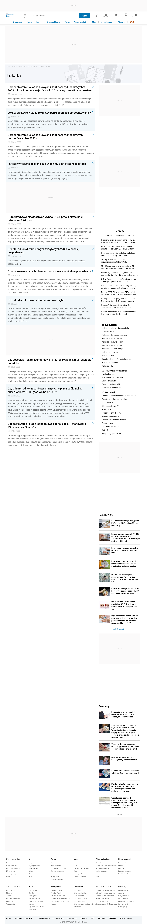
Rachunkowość (108, 374)
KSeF (132, 22)
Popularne (108, 235)
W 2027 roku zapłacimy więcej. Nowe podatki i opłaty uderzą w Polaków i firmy (117, 247)
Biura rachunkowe (103, 859)
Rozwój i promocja (13, 898)
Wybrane (131, 235)
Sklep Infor (55, 876)
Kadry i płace (11, 901)
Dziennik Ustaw (56, 890)
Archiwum (121, 893)
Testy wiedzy (33, 909)
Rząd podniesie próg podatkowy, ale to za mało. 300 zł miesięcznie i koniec (118, 254)
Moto (94, 22)
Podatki (9, 863)
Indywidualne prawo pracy (38, 863)
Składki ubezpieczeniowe (105, 896)
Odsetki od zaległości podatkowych (116, 359)
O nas (8, 918)
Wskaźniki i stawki (103, 887)
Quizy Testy (106, 430)
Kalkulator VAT (108, 356)
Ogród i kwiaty (123, 874)
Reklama (112, 918)
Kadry (29, 22)
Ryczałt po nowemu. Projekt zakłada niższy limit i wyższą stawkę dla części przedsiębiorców (118, 313)
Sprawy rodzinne (57, 863)
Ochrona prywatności (24, 918)
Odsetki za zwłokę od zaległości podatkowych (115, 401)
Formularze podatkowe (111, 388)
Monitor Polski (56, 893)
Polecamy (104, 706)
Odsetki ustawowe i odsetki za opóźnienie (119, 396)
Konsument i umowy (58, 868)
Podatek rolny (107, 423)
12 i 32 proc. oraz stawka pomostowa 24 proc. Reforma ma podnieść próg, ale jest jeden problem (117, 267)
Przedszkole (33, 890)
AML (97, 876)
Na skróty (122, 887)
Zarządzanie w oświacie (37, 901)
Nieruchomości (107, 22)
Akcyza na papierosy (110, 427)
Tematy (32, 66)
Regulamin (72, 918)
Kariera (84, 918)
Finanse (121, 868)
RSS (92, 918)
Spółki (76, 865)
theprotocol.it (123, 904)
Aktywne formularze (116, 370)
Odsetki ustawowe (102, 901)
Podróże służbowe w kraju (105, 890)
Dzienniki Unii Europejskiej (60, 898)
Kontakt (101, 918)
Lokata (47, 66)
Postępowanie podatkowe (112, 377)
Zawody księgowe (12, 874)
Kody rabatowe (123, 896)
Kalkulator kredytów (110, 352)
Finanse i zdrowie (80, 876)
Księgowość (18, 22)
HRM (30, 876)
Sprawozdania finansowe (105, 874)
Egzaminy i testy (35, 898)
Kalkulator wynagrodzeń (112, 338)
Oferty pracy (122, 907)
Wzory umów (123, 898)
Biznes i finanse (79, 863)
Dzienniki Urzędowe (58, 896)
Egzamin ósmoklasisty (37, 907)
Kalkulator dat (107, 366)
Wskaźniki (110, 392)
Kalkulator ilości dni (110, 362)
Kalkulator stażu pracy (82, 901)
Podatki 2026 (106, 515)
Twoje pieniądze (81, 22)
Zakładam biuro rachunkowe (106, 863)
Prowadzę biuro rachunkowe (106, 865)
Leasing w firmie (79, 874)
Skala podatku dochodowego (106, 904)
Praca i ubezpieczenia (81, 868)
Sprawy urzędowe (57, 871)
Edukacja (121, 22)
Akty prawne (56, 887)
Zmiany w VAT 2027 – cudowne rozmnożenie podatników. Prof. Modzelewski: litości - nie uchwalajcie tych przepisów (118, 261)
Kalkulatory (111, 324)
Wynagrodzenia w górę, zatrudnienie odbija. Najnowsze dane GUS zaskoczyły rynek (119, 300)
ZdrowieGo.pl (123, 890)
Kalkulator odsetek (80, 898)
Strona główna (11, 66)
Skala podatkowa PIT (110, 406)
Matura (31, 904)
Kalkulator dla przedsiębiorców (114, 335)
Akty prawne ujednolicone (60, 901)
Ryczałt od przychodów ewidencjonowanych (111, 414)
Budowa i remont (124, 871)
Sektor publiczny (53, 22)
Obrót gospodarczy (13, 868)
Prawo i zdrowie (57, 879)
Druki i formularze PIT (111, 381)
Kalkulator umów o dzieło (112, 345)
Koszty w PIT (107, 409)
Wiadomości (122, 863)
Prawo (67, 22)
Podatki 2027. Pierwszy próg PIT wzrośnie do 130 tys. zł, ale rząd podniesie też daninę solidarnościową (119, 293)
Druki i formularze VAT (111, 384)
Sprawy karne (56, 865)
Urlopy (31, 871)
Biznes (39, 22)
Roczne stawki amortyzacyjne (114, 420)
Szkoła (31, 893)
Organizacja (10, 890)
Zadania (9, 896)
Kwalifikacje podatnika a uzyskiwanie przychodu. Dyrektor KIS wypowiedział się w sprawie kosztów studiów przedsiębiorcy (119, 274)
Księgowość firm (13, 859)
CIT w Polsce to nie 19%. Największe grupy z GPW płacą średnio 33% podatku (119, 280)
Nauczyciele (33, 896)
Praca (53, 874)
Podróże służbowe (102, 898)
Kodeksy (54, 904)
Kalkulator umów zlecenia (112, 342)
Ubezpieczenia (34, 868)
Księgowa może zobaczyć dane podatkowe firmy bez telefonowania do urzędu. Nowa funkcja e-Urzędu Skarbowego (118, 241)
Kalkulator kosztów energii (112, 349)
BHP (30, 874)
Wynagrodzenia (34, 865)
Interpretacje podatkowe (111, 434)
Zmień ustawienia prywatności (50, 918)
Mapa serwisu (126, 918)
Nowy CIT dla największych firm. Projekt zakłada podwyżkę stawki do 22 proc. (117, 306)
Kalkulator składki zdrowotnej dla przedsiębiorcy (115, 330)
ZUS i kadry (10, 871)
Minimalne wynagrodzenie (105, 893)
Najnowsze (120, 235)
